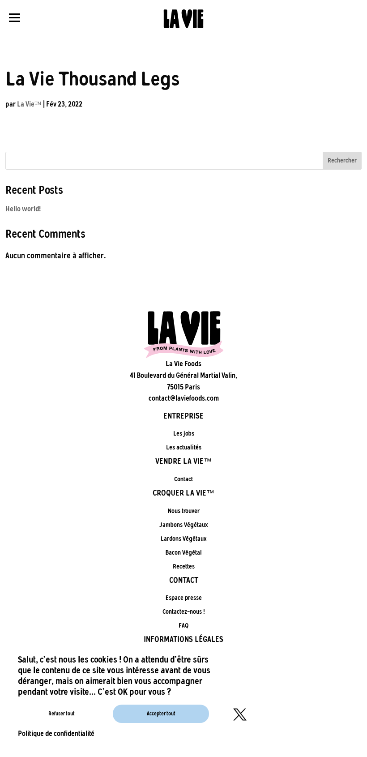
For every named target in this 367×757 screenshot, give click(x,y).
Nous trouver (184, 511)
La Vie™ (29, 104)
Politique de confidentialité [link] (56, 733)
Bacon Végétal (184, 552)
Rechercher (342, 160)
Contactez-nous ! (183, 612)
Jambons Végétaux (183, 525)
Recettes (184, 566)
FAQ (183, 625)
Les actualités (183, 447)
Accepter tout (161, 713)
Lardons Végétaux (184, 539)
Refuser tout (61, 713)
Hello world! (23, 209)
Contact (183, 479)
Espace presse (184, 598)
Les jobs (183, 433)
